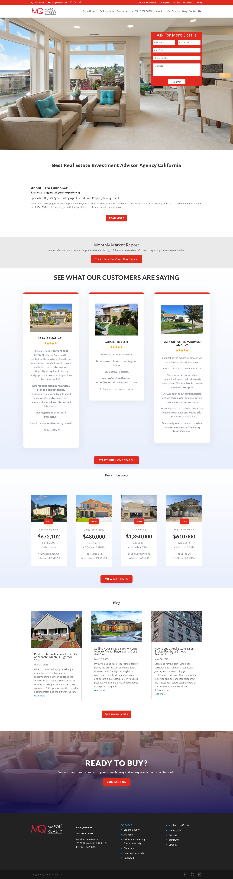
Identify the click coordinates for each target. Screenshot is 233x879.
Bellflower (187, 2)
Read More (116, 218)
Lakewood (128, 857)
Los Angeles (164, 2)
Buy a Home (89, 11)
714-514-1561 (39, 2)
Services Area (124, 11)
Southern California (147, 2)
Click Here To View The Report (117, 259)
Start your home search (116, 460)
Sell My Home (107, 11)
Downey (198, 2)
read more (39, 695)
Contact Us (195, 11)
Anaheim (128, 834)
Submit (177, 81)
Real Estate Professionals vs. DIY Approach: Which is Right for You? (55, 657)
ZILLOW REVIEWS (144, 11)
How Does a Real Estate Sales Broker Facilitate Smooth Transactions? (174, 651)
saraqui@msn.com (93, 839)
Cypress (176, 2)
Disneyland (129, 848)
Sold (49, 521)
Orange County (131, 829)
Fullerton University (133, 852)
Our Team (172, 11)
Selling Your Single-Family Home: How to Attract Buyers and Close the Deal (116, 651)
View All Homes (116, 579)
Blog (184, 11)
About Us (160, 11)
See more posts (116, 714)
